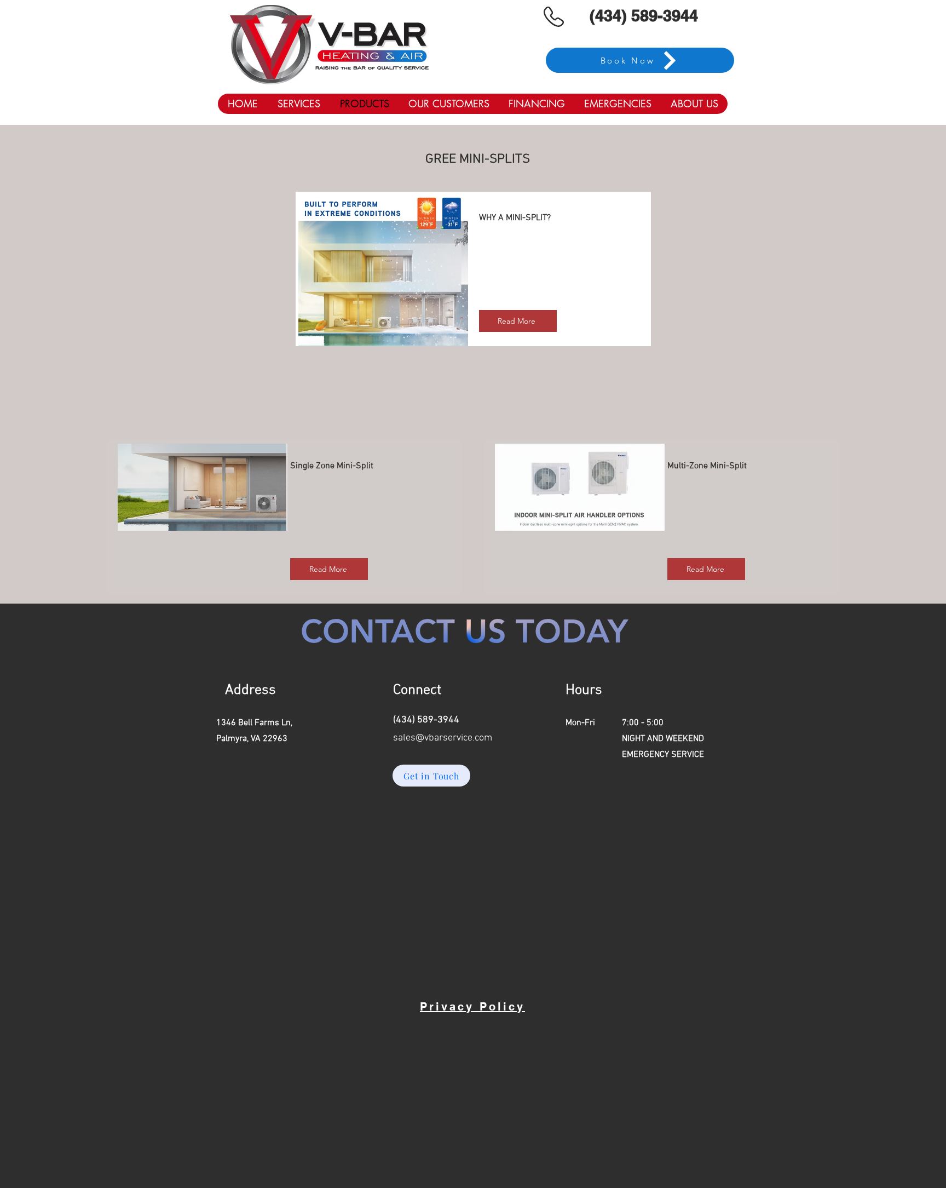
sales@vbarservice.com (442, 738)
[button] (298, 104)
